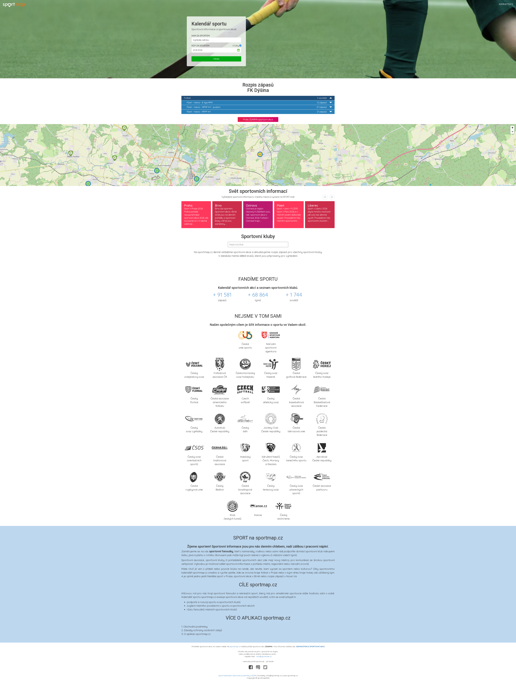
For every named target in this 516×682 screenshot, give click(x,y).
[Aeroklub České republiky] (322, 447)
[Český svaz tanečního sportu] (296, 447)
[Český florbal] (194, 389)
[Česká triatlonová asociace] (219, 447)
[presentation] (325, 197)
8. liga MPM (257, 102)
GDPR (253, 675)
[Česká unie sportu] (245, 334)
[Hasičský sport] (245, 447)
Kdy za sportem (200, 45)
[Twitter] (265, 667)
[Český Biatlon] (219, 476)
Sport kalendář (224, 675)
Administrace (506, 4)
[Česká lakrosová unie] (296, 418)
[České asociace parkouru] (322, 476)
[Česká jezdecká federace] (322, 418)
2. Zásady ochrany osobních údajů (201, 630)
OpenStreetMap (506, 185)
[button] (124, 128)
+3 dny (235, 45)
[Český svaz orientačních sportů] (194, 447)
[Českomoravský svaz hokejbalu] (245, 363)
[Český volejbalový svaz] (194, 363)
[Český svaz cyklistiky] (194, 418)
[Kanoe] (258, 505)
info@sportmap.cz (264, 656)
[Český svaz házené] (271, 363)
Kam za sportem (200, 35)
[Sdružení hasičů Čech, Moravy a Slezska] (271, 447)
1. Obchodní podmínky (194, 626)
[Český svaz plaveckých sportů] (296, 476)
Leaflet (499, 185)
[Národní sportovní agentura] (271, 334)
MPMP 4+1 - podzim (257, 107)
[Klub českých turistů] (232, 505)
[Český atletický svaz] (271, 389)
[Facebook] (251, 667)
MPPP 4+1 (257, 111)
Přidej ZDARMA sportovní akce (258, 119)
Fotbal (255, 98)
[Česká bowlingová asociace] (245, 476)
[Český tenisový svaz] (271, 476)
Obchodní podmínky (241, 675)
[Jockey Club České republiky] (271, 418)
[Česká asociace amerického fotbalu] (219, 389)
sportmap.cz (235, 646)
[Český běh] (245, 418)
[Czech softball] (245, 389)
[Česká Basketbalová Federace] (322, 389)
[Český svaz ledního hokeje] (322, 363)
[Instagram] (258, 667)
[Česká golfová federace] (296, 363)
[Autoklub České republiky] (219, 418)
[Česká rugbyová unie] (194, 476)
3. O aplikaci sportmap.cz (196, 634)
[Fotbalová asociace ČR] (219, 363)
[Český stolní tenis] (283, 505)
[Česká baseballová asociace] (296, 389)
